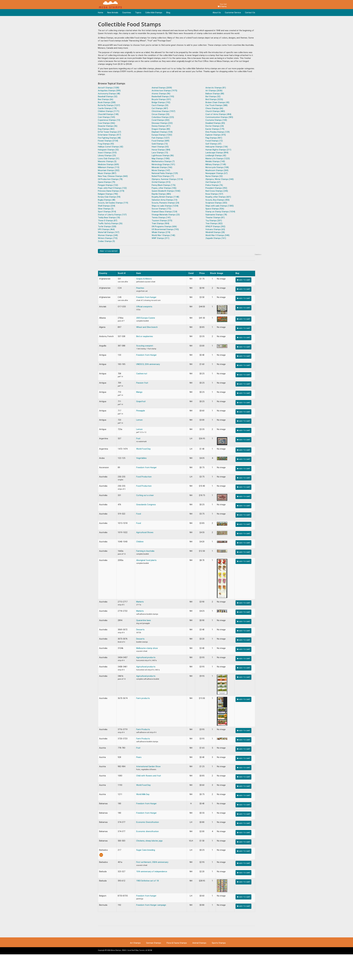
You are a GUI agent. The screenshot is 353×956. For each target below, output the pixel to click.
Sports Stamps (219, 943)
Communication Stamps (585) (219, 117)
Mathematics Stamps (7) (163, 161)
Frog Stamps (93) (106, 144)
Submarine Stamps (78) (216, 214)
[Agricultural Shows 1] (222, 533)
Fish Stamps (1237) (160, 138)
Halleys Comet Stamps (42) (110, 146)
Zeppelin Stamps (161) (215, 238)
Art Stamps (135, 943)
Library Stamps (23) (107, 155)
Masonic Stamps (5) (107, 161)
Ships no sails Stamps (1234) (165, 206)
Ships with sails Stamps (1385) (219, 206)
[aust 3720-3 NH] (222, 738)
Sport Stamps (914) (107, 211)
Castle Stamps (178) (107, 108)
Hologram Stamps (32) (108, 149)
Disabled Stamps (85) (215, 123)
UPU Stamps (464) (106, 229)
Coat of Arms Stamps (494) (218, 114)
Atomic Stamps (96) (161, 93)
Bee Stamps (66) (105, 99)
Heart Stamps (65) (160, 146)
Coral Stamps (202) (160, 120)
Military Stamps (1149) (215, 164)
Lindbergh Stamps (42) (215, 155)
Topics (138, 12)
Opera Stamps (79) (106, 182)
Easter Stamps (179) (214, 129)
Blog (168, 12)
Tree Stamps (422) (214, 223)
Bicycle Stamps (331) (161, 99)
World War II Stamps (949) (217, 235)
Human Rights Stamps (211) (218, 149)
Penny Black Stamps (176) (164, 185)
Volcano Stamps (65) (215, 229)
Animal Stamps (199, 943)
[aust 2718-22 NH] (222, 611)
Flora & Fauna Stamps (177, 943)
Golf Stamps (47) (213, 144)
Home (100, 12)
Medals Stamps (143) (215, 161)
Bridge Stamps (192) (161, 102)
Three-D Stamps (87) (107, 220)
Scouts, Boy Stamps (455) (217, 200)
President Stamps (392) (216, 188)
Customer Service (233, 12)
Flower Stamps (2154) (108, 141)
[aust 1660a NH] (222, 551)
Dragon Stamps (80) (161, 129)
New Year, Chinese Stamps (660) (113, 176)
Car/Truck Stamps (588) (216, 105)
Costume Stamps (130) (216, 120)
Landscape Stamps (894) (216, 152)
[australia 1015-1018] (222, 523)
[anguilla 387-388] (222, 346)
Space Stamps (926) (214, 208)
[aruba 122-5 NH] (222, 458)
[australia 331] (222, 497)
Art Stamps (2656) (213, 90)
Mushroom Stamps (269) (216, 170)
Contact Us (250, 12)
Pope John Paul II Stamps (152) (112, 188)
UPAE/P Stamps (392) (215, 226)
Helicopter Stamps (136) (216, 146)
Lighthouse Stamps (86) (163, 155)
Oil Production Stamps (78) (110, 179)
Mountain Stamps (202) (108, 170)
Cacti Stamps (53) (160, 105)
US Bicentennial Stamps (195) (165, 229)
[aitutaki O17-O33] (222, 309)
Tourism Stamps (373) (162, 220)
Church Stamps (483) (215, 111)
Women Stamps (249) (108, 235)
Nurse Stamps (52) (214, 176)
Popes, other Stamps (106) (164, 188)
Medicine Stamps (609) (108, 164)
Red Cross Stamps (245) (216, 191)
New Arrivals (112, 12)
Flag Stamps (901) (213, 138)
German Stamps (153, 943)
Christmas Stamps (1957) (163, 111)
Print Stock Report (109, 251)
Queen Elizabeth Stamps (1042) (166, 191)
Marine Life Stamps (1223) (217, 158)
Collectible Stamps (153, 12)
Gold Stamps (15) (160, 144)
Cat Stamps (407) (160, 108)
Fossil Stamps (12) (214, 141)
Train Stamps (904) (160, 223)
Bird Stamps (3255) (214, 99)
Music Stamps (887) (107, 173)
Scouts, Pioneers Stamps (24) (165, 203)
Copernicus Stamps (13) (109, 120)
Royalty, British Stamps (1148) (165, 197)
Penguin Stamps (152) (108, 185)
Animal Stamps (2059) (162, 87)
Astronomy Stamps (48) (109, 93)
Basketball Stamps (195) (163, 96)
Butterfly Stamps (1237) (109, 105)
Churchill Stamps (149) (108, 114)
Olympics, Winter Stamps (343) (219, 179)
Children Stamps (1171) (108, 111)
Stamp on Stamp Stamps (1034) (220, 211)
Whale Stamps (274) (161, 232)
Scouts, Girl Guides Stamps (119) (113, 203)
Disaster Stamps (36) (107, 126)
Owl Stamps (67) (213, 182)
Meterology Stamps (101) (163, 164)
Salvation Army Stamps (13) (164, 200)
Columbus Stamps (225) (163, 117)
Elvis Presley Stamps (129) (217, 132)
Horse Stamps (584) (161, 149)
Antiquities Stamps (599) (109, 90)
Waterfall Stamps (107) (108, 232)
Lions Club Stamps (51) (108, 158)
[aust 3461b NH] (222, 684)
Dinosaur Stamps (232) (162, 123)
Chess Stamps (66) (214, 108)
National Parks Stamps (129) (165, 173)
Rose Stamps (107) (214, 194)
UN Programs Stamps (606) (164, 226)
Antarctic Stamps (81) (215, 87)
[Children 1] (222, 541)
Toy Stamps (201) (213, 220)
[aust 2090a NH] (222, 578)
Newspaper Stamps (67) (216, 173)
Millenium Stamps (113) (108, 167)
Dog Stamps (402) (106, 129)
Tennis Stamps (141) (161, 217)
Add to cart (244, 280)
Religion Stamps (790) (108, 194)
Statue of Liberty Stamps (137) (112, 214)
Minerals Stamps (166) (162, 167)
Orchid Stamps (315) (161, 182)
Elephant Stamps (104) (162, 132)
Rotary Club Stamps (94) (109, 197)
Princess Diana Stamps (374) (111, 191)
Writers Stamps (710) (107, 238)
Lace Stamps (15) (160, 152)
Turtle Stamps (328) (107, 226)
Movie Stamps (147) (161, 170)
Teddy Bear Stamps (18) (109, 217)
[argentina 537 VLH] (222, 441)
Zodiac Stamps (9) (106, 241)
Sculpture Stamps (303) (216, 203)
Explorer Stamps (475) (215, 135)
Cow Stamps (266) (106, 123)
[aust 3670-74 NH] (222, 711)
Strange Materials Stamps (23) (166, 214)
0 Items (223, 5)
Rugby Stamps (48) (106, 200)
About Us (217, 12)
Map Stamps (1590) (161, 158)
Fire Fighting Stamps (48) (109, 138)
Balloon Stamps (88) (214, 93)
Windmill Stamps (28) (215, 232)
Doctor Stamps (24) (214, 126)
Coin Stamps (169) (106, 117)
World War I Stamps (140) (163, 235)
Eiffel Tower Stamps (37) (109, 132)
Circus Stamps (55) (160, 114)
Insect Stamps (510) (107, 152)
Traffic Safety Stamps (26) (110, 223)
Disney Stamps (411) (161, 126)
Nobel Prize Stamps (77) (163, 176)
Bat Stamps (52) (212, 96)
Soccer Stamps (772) (161, 208)
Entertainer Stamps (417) (109, 135)
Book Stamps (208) (107, 102)
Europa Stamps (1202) (162, 135)
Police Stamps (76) (214, 185)
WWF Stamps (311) (160, 238)
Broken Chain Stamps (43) (217, 102)
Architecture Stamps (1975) (164, 90)
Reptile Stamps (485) (161, 194)
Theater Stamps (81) (215, 217)
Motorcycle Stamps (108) (217, 167)
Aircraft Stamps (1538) (108, 87)
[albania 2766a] (222, 319)
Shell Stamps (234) (106, 206)
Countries (126, 12)
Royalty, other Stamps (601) (218, 197)
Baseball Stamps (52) (107, 96)
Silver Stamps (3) (105, 208)
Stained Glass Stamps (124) (164, 211)
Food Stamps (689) (160, 141)
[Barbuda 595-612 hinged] (222, 885)
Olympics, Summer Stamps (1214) (167, 179)
